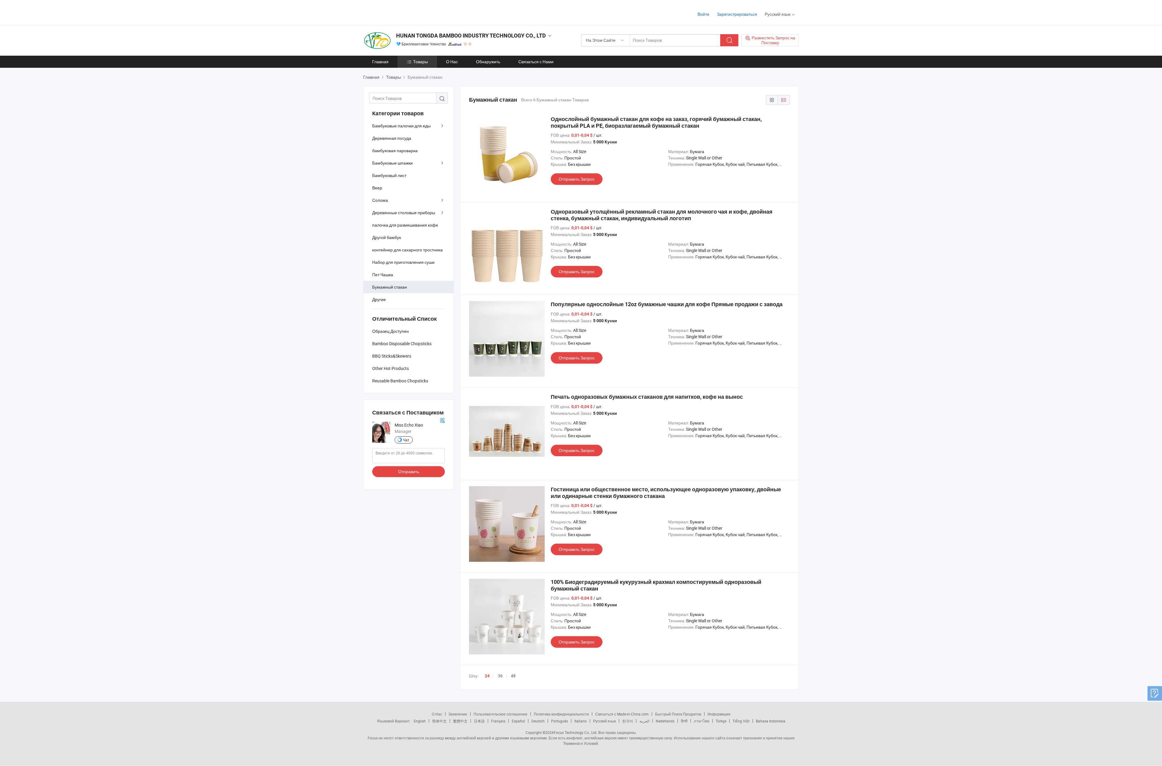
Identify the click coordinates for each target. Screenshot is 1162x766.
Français (498, 721)
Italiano (580, 721)
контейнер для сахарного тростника (407, 250)
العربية (644, 721)
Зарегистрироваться (737, 14)
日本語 (479, 721)
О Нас (452, 61)
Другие (379, 299)
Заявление (457, 714)
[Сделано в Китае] (402, 12)
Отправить (408, 471)
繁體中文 (460, 721)
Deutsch (538, 721)
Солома (380, 200)
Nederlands (665, 721)
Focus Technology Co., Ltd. (575, 732)
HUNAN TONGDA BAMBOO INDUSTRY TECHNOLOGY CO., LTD (471, 35)
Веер (377, 188)
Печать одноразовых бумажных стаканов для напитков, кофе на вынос (647, 397)
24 (487, 675)
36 (500, 676)
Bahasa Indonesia (770, 721)
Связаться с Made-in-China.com (622, 714)
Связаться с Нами (535, 61)
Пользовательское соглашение (500, 714)
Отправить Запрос (577, 179)
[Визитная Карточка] (442, 420)
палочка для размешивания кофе (405, 225)
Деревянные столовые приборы (403, 212)
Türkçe (721, 721)
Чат (406, 439)
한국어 (627, 721)
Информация (718, 714)
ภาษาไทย (701, 721)
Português (559, 721)
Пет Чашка (382, 274)
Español (518, 721)
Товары (420, 61)
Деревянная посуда (391, 138)
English (420, 721)
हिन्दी (684, 721)
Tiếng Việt (741, 721)
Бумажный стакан (389, 287)
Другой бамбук (386, 237)
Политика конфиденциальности (561, 714)
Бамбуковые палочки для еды (401, 126)
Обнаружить (488, 61)
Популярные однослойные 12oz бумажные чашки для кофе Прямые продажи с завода (667, 304)
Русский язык (604, 721)
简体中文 (439, 721)
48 (513, 676)
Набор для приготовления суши (403, 262)
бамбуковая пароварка (395, 150)
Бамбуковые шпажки (392, 163)
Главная (380, 61)
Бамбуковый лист (389, 175)
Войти (703, 14)
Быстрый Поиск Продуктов (678, 714)
